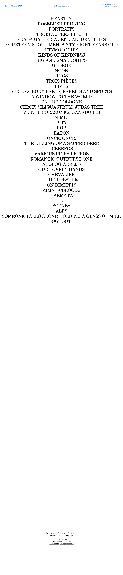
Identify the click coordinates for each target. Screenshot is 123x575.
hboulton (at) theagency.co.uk (62, 544)
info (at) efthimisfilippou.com (61, 535)
